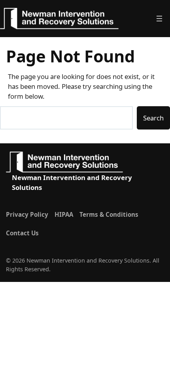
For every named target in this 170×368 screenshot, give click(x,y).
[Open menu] (162, 18)
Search (153, 117)
